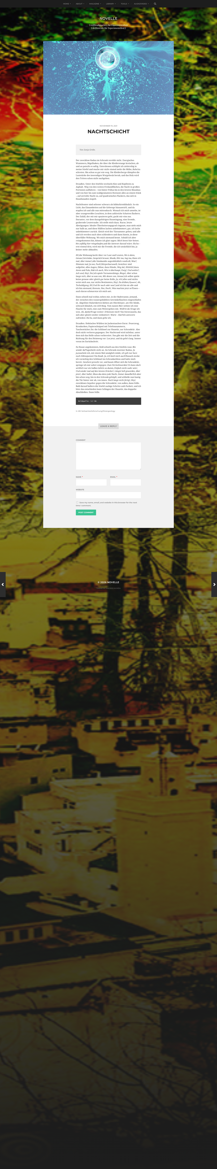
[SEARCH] (155, 4)
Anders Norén (113, 588)
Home (66, 4)
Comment (80, 440)
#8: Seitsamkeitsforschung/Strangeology (96, 411)
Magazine (94, 4)
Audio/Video (140, 4)
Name (79, 477)
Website (80, 490)
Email (113, 477)
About (79, 4)
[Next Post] (214, 584)
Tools (124, 4)
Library (110, 4)
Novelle (109, 18)
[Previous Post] (3, 584)
